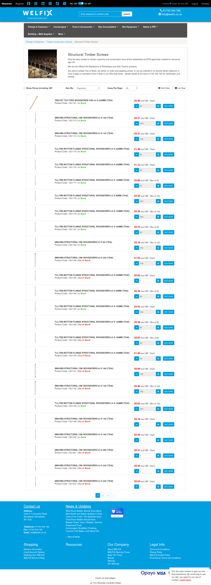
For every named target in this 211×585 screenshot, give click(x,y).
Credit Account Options (34, 552)
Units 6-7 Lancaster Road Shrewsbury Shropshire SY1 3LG (35, 516)
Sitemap (111, 560)
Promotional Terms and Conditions (165, 557)
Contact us (32, 505)
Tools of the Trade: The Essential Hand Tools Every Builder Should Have (83, 518)
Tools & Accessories (83, 27)
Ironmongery (61, 27)
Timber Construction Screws (59, 41)
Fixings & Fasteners (39, 27)
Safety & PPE (151, 27)
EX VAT (87, 3)
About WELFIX (114, 549)
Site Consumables (108, 27)
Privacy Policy (156, 552)
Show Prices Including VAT (39, 88)
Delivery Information (33, 549)
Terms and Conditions (160, 549)
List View (181, 88)
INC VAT (74, 3)
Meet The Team (115, 555)
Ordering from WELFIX (34, 555)
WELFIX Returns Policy (34, 557)
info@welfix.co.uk (172, 14)
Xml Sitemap (113, 563)
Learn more (185, 579)
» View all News (73, 536)
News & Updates (78, 505)
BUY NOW (168, 106)
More (62, 34)
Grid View (165, 88)
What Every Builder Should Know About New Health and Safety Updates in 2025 (84, 512)
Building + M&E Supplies (41, 34)
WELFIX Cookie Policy (160, 555)
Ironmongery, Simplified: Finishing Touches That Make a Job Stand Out (82, 529)
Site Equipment (131, 27)
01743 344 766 (171, 10)
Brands (111, 557)
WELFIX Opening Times (119, 552)
